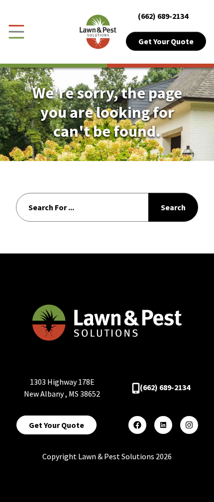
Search (173, 207)
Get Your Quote (166, 41)
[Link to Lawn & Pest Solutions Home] (98, 31)
